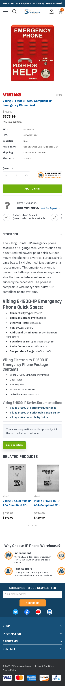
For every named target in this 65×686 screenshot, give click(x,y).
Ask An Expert (49, 208)
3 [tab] (35, 525)
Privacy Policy (9, 670)
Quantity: (8, 168)
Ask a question (14, 445)
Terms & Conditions (44, 666)
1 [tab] (29, 525)
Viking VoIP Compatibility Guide (29, 417)
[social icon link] (15, 612)
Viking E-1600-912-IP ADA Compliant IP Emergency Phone (17, 505)
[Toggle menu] (5, 11)
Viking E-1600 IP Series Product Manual (33, 407)
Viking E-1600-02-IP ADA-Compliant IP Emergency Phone (47, 505)
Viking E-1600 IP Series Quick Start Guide (35, 412)
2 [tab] (32, 525)
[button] (60, 3)
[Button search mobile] (14, 11)
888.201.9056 (28, 208)
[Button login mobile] (51, 11)
